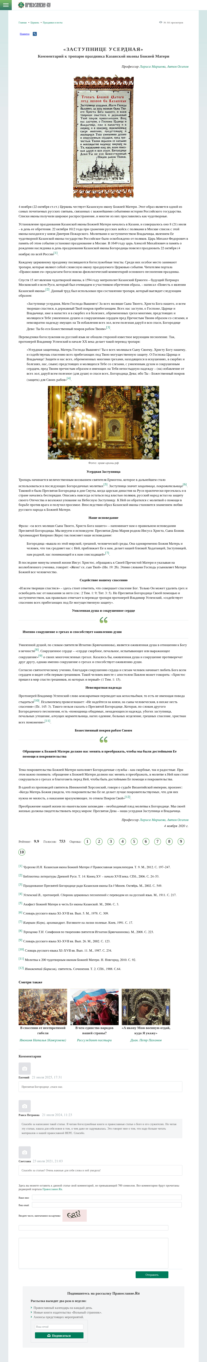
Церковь (35, 22)
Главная (23, 22)
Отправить (152, 1275)
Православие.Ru (52, 1189)
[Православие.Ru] (34, 5)
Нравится (25, 33)
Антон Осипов (177, 66)
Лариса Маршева (152, 66)
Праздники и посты (52, 22)
